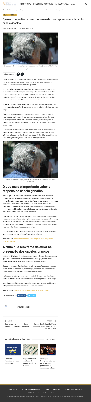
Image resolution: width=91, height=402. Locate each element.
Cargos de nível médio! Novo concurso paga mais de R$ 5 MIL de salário (44, 326)
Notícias (13, 15)
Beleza (5, 15)
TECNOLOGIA (63, 4)
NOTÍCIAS (27, 4)
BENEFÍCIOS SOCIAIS (44, 4)
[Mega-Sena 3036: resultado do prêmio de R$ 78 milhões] (30, 349)
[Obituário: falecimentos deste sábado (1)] (13, 349)
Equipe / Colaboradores (31, 389)
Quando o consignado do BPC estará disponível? (31, 290)
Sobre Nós (13, 389)
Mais (73, 4)
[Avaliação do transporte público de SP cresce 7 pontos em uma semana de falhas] (48, 349)
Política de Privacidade (73, 389)
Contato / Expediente (52, 389)
